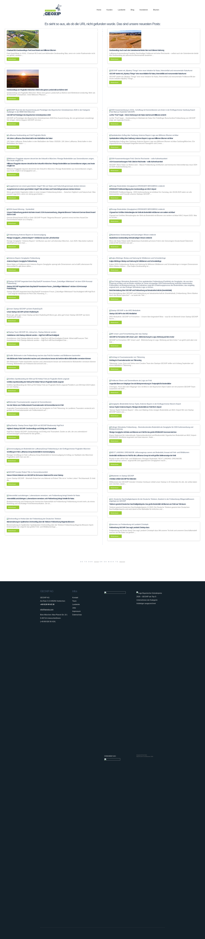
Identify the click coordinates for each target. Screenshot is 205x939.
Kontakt (75, 597)
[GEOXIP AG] (52, 10)
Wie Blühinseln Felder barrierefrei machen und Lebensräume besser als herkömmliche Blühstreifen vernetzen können (49, 358)
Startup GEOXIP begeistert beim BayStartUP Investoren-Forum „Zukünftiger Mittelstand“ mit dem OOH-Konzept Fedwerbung (47, 287)
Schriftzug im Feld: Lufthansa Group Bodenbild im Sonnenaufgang (31, 452)
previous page (122, 561)
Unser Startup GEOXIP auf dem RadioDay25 (22, 312)
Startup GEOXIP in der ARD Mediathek (123, 313)
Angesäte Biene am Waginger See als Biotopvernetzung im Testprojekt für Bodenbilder (140, 384)
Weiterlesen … (13, 59)
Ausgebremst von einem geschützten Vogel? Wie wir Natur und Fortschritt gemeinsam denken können (43, 189)
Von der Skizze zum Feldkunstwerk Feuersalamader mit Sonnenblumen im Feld (35, 405)
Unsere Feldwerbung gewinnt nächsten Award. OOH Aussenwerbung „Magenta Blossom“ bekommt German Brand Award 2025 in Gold (51, 213)
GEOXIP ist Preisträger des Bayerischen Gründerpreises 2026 (29, 115)
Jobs (74, 608)
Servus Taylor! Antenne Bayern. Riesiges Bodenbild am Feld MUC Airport (135, 407)
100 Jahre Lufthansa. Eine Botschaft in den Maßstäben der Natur (29, 138)
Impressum (76, 611)
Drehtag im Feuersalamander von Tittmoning (125, 360)
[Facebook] (154, 933)
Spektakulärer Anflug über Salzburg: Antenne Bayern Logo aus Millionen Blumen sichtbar (141, 138)
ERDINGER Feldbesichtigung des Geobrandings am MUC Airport (132, 189)
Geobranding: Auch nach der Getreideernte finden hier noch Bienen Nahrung (136, 50)
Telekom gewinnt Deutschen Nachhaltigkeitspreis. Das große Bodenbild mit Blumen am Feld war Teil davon (147, 504)
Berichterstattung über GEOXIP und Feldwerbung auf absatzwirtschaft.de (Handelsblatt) (140, 290)
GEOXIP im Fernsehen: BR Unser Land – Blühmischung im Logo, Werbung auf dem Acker (141, 337)
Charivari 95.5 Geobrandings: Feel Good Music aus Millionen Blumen (31, 50)
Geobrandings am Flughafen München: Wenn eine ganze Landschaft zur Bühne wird (37, 90)
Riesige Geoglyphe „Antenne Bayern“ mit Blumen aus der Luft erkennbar (33, 238)
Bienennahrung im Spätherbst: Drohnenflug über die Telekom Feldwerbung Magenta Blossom (40, 522)
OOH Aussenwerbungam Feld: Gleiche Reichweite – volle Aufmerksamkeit (136, 162)
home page (96, 561)
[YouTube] (163, 933)
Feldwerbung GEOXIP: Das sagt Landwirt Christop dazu (129, 527)
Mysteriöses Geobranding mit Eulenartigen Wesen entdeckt (130, 238)
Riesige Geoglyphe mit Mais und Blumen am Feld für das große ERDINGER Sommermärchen (142, 432)
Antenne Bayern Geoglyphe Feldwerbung (22, 261)
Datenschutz (77, 615)
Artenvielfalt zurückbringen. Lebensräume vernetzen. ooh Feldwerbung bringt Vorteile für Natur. (40, 498)
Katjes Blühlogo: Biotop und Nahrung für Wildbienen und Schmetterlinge (135, 261)
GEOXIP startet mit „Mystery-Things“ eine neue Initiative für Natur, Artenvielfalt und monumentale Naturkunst (147, 74)
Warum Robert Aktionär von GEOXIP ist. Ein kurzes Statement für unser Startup (35, 475)
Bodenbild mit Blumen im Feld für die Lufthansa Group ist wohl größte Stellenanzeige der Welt (142, 455)
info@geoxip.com (46, 609)
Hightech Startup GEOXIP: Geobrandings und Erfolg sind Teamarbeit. (31, 428)
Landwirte (76, 604)
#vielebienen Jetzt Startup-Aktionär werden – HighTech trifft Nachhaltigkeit (33, 335)
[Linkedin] (160, 933)
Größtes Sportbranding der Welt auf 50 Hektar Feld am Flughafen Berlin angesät (35, 382)
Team (74, 601)
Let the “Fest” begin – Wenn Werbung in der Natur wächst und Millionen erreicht (137, 115)
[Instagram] (157, 933)
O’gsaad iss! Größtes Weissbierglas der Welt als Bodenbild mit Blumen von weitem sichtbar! (142, 212)
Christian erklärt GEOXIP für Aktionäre (122, 479)
